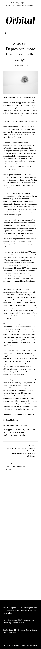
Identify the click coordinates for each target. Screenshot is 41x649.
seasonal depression (25, 432)
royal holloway (9, 432)
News (24, 426)
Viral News (22, 645)
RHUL (34, 430)
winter (24, 435)
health (28, 430)
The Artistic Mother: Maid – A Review (17, 466)
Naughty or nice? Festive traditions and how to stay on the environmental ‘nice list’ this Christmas (21, 451)
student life (8, 435)
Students (17, 435)
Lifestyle (18, 426)
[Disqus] (20, 507)
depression (19, 430)
